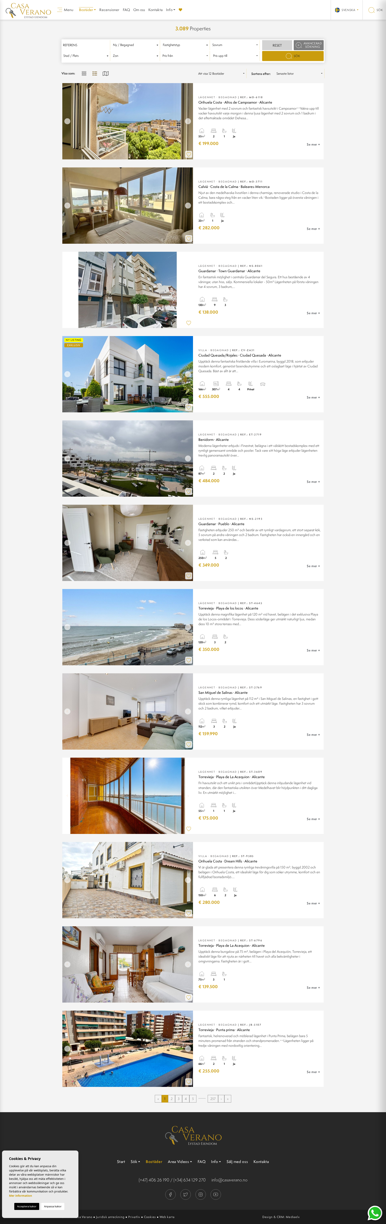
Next (189, 121)
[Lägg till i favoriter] (188, 154)
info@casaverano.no (229, 1180)
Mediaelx (293, 1217)
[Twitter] (185, 1194)
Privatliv (134, 1217)
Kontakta (155, 9)
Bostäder (154, 1161)
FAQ (126, 9)
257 (213, 1099)
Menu (68, 9)
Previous (66, 121)
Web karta (167, 1217)
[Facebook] (170, 1194)
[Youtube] (215, 1194)
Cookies (150, 1217)
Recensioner (109, 9)
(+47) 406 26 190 (154, 1180)
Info (169, 9)
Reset (277, 45)
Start (121, 1161)
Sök (379, 10)
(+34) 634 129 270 (189, 1180)
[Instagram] (200, 1194)
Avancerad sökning (313, 45)
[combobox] (136, 45)
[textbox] (136, 45)
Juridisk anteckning (110, 1217)
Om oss (139, 9)
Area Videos (178, 1161)
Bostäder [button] (86, 9)
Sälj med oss (237, 1161)
